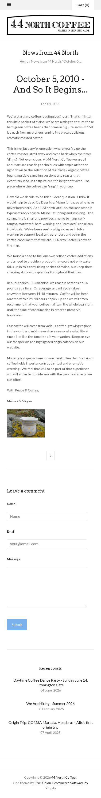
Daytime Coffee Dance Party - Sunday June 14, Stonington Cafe (50, 682)
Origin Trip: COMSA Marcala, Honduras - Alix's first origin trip (50, 724)
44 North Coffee (63, 777)
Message (13, 559)
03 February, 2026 (51, 709)
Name (11, 504)
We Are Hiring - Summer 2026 (50, 703)
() (83, 5)
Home (24, 61)
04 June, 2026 (50, 690)
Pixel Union (43, 783)
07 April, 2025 (50, 732)
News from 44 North (46, 61)
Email (11, 531)
